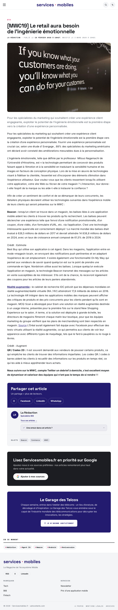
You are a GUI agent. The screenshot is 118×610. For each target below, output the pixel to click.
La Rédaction (13, 37)
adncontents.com (37, 606)
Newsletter (66, 586)
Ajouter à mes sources (33, 476)
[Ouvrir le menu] (5, 5)
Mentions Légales (94, 606)
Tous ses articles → (29, 420)
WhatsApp (56, 401)
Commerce (35, 440)
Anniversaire (68, 547)
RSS (7, 574)
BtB (9, 20)
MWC (46, 440)
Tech (5, 586)
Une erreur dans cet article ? (39, 428)
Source (22, 325)
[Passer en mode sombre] (112, 4)
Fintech (6, 595)
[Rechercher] (106, 4)
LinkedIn (40, 401)
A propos (79, 606)
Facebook (25, 401)
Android (52, 547)
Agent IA (26, 547)
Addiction (11, 547)
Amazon (39, 547)
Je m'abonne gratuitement (60, 523)
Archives (110, 606)
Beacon (24, 440)
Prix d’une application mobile (74, 590)
